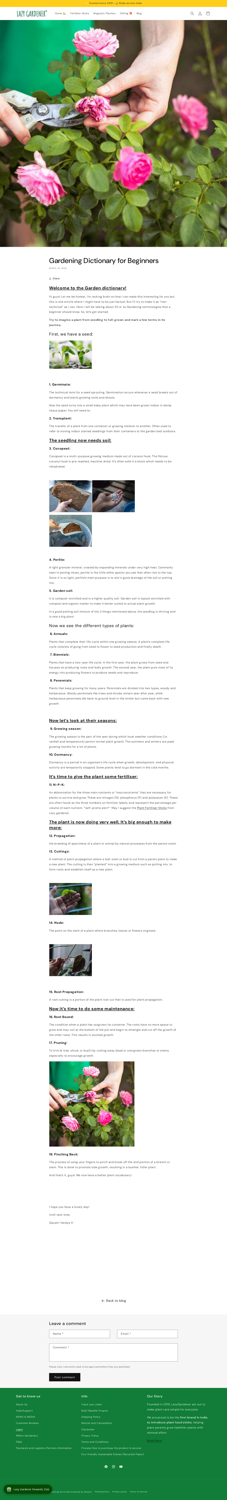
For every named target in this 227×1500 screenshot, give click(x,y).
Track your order (91, 1404)
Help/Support (24, 1410)
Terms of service (138, 1491)
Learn (19, 1429)
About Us (21, 1404)
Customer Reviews (27, 1423)
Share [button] (56, 278)
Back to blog (116, 1301)
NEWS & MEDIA (25, 1416)
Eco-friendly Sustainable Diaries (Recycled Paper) (112, 1454)
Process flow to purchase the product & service (111, 1448)
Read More (154, 1441)
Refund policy (102, 1491)
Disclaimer (87, 1429)
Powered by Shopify (81, 1492)
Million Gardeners (27, 1435)
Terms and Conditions (95, 1441)
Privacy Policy (90, 1435)
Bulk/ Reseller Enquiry (94, 1410)
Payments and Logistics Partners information (44, 1448)
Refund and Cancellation (96, 1423)
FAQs (19, 1441)
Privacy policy (119, 1491)
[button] (192, 13)
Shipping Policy (90, 1416)
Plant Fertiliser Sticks (152, 808)
